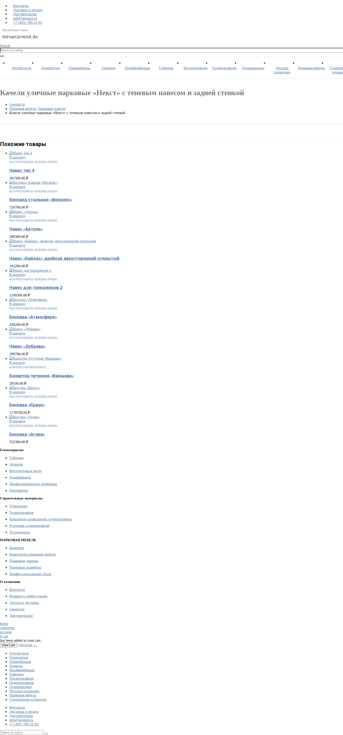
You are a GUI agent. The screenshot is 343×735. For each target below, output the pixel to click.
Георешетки (50, 68)
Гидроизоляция (224, 68)
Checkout (25, 645)
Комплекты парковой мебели (32, 554)
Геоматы (108, 68)
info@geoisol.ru (25, 18)
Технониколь (19, 532)
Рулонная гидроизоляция (29, 526)
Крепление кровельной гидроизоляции (40, 519)
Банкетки (15, 367)
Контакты (21, 6)
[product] (176, 153)
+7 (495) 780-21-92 (27, 22)
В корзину (17, 157)
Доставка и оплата (27, 10)
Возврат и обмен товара (28, 596)
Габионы (166, 68)
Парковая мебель (311, 68)
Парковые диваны (23, 561)
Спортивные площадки (28, 699)
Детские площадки (282, 70)
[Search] (2, 56)
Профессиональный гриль (30, 574)
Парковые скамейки (25, 567)
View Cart (8, 645)
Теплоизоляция (195, 68)
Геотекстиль (21, 68)
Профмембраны (137, 68)
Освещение (18, 506)
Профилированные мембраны (33, 484)
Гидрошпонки (253, 68)
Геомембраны (79, 68)
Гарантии (16, 609)
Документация (24, 14)
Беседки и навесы (21, 161)
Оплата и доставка (24, 603)
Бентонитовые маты (25, 471)
